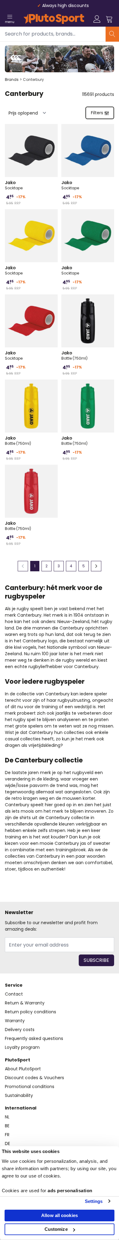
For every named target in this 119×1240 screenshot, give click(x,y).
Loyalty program (22, 1047)
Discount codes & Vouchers (34, 1078)
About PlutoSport (23, 1069)
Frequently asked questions (34, 1038)
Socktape (14, 185)
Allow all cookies (59, 1215)
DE (7, 1143)
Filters (97, 113)
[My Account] (97, 19)
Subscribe (96, 960)
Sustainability (19, 1095)
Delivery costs (19, 1029)
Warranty (15, 1021)
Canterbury (33, 79)
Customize (56, 1229)
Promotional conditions (29, 1086)
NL (7, 1117)
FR (7, 1135)
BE (7, 1126)
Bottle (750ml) (74, 355)
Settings (94, 1201)
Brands (12, 79)
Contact (14, 994)
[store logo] (53, 19)
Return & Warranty (25, 1003)
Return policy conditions (30, 1012)
